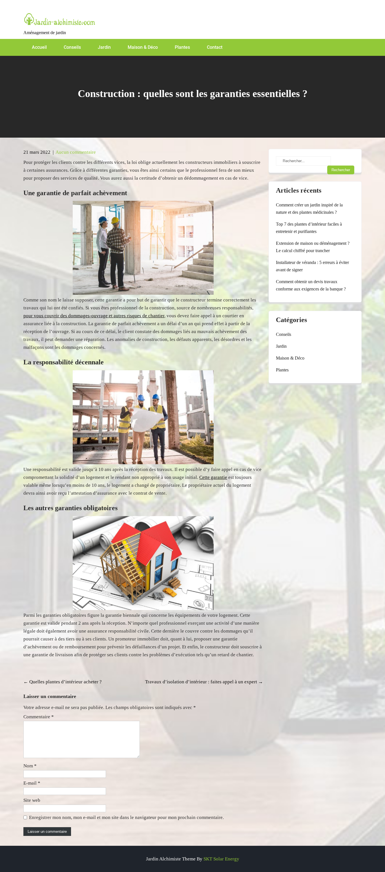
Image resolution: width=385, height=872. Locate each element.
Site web (31, 800)
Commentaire (38, 716)
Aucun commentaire (76, 152)
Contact (214, 47)
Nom (30, 765)
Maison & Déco (143, 47)
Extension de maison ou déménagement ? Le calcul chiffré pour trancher (312, 247)
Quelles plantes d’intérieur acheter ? (62, 681)
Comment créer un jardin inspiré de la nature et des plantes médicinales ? (309, 208)
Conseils (72, 47)
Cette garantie (213, 477)
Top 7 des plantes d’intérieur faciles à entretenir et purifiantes (309, 228)
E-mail (31, 783)
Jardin (104, 47)
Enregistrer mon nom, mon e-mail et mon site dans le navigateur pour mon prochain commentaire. (126, 817)
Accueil (39, 47)
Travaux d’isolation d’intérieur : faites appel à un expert (204, 681)
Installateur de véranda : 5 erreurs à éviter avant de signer (312, 266)
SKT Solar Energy (221, 859)
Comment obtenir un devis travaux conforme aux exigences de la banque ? (311, 285)
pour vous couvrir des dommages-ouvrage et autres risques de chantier (93, 315)
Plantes (182, 47)
